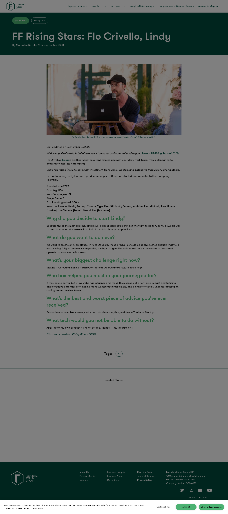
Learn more (37, 508)
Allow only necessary (211, 507)
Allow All (186, 507)
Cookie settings (163, 507)
